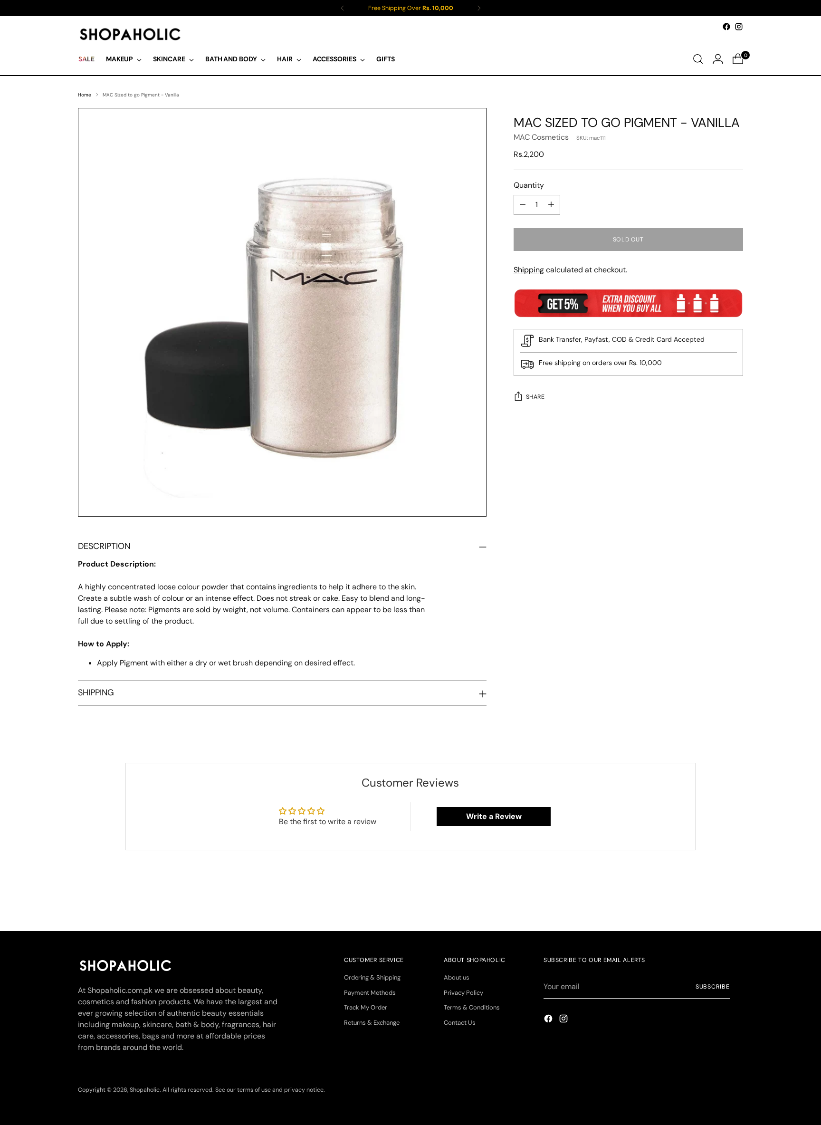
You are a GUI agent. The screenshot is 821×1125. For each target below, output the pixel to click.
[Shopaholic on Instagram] (739, 26)
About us (456, 977)
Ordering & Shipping (372, 977)
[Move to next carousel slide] (735, 898)
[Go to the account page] (717, 58)
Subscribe (713, 986)
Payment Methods (370, 993)
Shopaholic (145, 1090)
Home (84, 95)
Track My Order (365, 1007)
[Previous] (342, 8)
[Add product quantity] (551, 204)
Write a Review (494, 816)
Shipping (529, 270)
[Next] (478, 8)
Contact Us (460, 1023)
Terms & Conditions (472, 1007)
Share (535, 397)
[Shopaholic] (130, 34)
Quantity (529, 185)
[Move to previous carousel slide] (713, 899)
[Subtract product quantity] (522, 204)
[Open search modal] (697, 58)
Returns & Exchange (372, 1023)
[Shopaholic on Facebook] (726, 26)
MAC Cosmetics (541, 137)
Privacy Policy (463, 993)
